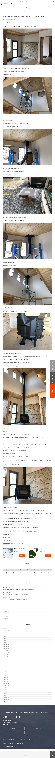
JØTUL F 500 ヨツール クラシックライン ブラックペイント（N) (24, 444)
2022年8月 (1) (6, 679)
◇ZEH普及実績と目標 (8, 746)
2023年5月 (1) (6, 671)
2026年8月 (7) (6, 628)
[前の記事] (8, 557)
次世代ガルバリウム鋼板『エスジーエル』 (19, 549)
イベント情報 (13, 732)
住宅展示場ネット (12, 743)
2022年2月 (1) (6, 681)
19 (20, 574)
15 (41, 573)
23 (48, 574)
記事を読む (22, 555)
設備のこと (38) (6, 616)
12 (20, 573)
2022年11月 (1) (6, 675)
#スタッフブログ (14, 543)
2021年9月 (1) (6, 687)
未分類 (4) (5, 620)
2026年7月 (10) (6, 630)
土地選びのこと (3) (6, 611)
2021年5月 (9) (6, 695)
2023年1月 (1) (6, 673)
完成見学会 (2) (6, 618)
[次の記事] (33, 557)
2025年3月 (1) (6, 650)
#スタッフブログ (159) (7, 608)
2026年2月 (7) (6, 640)
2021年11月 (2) (6, 685)
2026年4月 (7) (6, 636)
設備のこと (21, 543)
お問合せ (13, 728)
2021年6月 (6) (6, 693)
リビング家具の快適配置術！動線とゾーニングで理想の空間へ (17, 589)
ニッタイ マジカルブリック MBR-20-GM (19, 447)
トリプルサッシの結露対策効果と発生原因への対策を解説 (16, 599)
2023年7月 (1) (6, 669)
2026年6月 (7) (6, 632)
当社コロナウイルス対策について (45, 549)
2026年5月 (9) (6, 634)
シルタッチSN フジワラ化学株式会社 (17, 450)
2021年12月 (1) (6, 683)
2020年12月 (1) (6, 697)
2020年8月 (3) (6, 701)
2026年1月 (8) (6, 642)
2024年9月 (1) (6, 654)
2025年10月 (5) (6, 648)
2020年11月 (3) (6, 699)
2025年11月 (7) (6, 646)
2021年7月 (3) (6, 691)
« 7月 (4, 579)
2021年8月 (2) (6, 689)
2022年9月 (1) (6, 677)
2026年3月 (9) (6, 638)
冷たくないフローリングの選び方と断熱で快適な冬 (14, 594)
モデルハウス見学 (39, 728)
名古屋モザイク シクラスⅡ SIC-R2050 (18, 456)
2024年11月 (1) (6, 652)
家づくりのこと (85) (6, 613)
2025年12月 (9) (6, 644)
